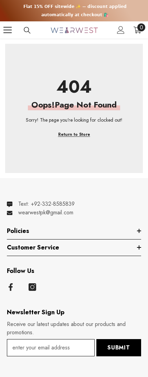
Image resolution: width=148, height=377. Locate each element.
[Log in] (121, 30)
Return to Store (74, 134)
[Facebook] (10, 287)
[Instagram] (32, 287)
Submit (118, 347)
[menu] (7, 30)
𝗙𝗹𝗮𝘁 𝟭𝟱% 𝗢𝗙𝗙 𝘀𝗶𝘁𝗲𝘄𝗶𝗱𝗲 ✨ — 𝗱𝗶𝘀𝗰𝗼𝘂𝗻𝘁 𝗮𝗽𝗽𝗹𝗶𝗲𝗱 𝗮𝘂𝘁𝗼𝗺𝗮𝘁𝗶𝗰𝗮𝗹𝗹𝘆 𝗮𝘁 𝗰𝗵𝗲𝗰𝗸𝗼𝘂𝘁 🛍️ (75, 10)
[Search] (27, 30)
